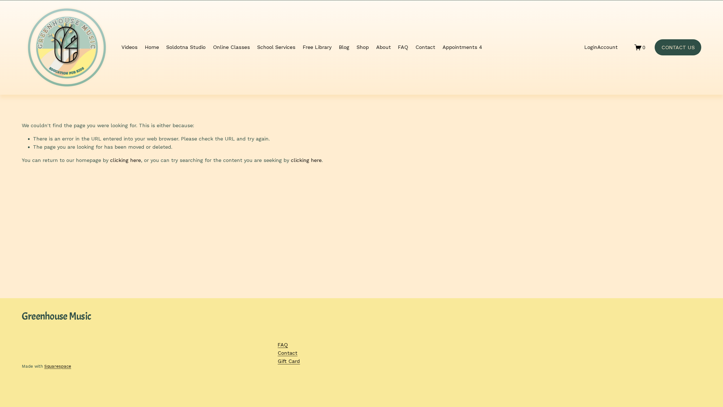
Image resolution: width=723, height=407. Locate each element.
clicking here (125, 160)
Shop (362, 47)
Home (152, 47)
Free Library (317, 47)
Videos (129, 47)
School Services (276, 47)
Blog (344, 47)
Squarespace (57, 366)
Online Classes (231, 47)
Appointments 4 (462, 47)
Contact (425, 47)
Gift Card (289, 361)
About (383, 47)
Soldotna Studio (186, 47)
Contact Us (678, 47)
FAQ (403, 47)
